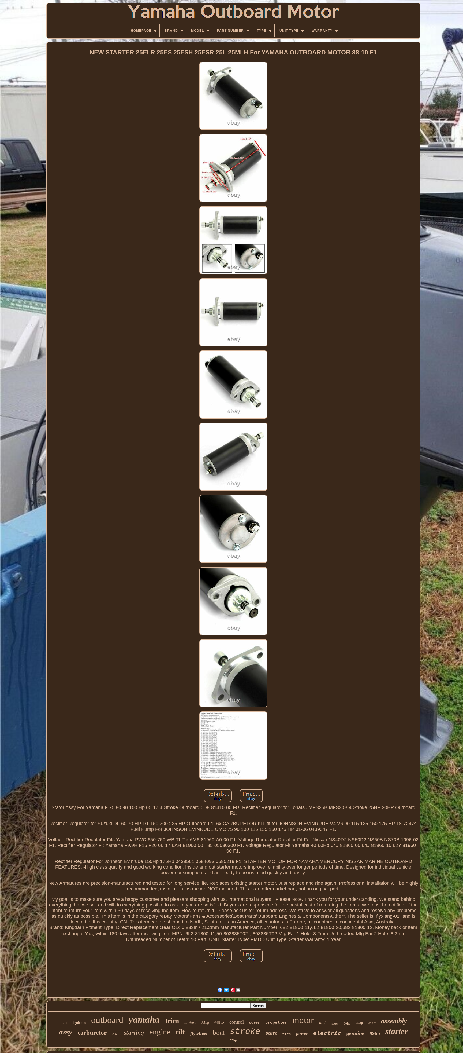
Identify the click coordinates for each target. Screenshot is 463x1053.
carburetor (92, 1032)
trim (172, 1021)
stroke (245, 1031)
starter (396, 1031)
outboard (107, 1020)
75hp (233, 1040)
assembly (394, 1021)
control (236, 1022)
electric (327, 1033)
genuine (355, 1033)
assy (65, 1032)
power (302, 1033)
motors (190, 1022)
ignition (79, 1023)
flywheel (198, 1033)
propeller (276, 1023)
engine (159, 1031)
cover (254, 1022)
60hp (347, 1023)
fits (286, 1034)
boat (219, 1032)
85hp (205, 1023)
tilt (180, 1032)
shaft (372, 1023)
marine (334, 1023)
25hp (115, 1034)
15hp (63, 1023)
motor (303, 1020)
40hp (219, 1022)
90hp (359, 1023)
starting (134, 1032)
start (271, 1032)
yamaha (144, 1019)
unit (322, 1022)
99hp (375, 1033)
